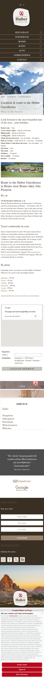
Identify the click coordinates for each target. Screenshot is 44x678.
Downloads (7, 421)
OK (35, 316)
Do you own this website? (12, 316)
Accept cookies (22, 665)
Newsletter (9, 502)
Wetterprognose (9, 424)
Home (3, 97)
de (21, 5)
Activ (22, 50)
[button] (42, 613)
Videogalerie (8, 418)
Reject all (22, 669)
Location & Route (25, 97)
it (23, 5)
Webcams (6, 428)
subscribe (22, 538)
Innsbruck (4, 278)
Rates (22, 46)
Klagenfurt (4, 285)
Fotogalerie (7, 415)
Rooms (22, 41)
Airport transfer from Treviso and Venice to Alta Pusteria (20, 295)
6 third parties (13, 616)
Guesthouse (22, 36)
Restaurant (22, 32)
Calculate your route (22, 368)
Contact (22, 59)
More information (22, 674)
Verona (3, 288)
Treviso (3, 280)
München (4, 290)
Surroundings (22, 55)
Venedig (4, 283)
